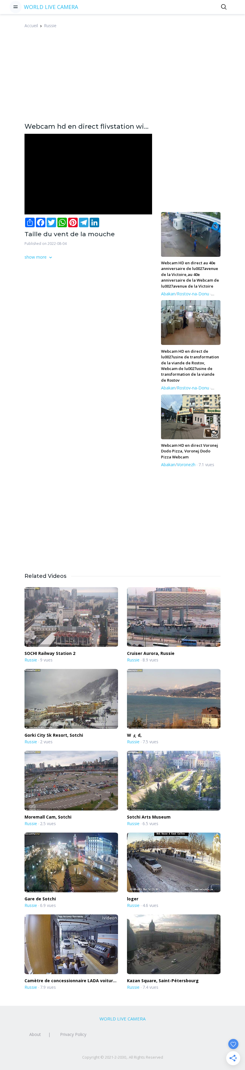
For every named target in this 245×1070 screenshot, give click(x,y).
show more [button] (36, 257)
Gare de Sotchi (40, 899)
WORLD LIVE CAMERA (51, 6)
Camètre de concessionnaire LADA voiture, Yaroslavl (70, 981)
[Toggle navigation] (16, 7)
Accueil (31, 25)
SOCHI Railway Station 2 (49, 653)
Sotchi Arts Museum (149, 817)
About (35, 1034)
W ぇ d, (134, 735)
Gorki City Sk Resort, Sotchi (53, 735)
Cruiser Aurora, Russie (150, 653)
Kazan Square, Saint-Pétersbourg (163, 980)
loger (132, 899)
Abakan (168, 294)
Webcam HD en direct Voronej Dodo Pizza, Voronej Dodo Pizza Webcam (189, 451)
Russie (50, 25)
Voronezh (186, 464)
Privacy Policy (73, 1034)
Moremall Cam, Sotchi (47, 817)
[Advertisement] (134, 79)
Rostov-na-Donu (193, 294)
